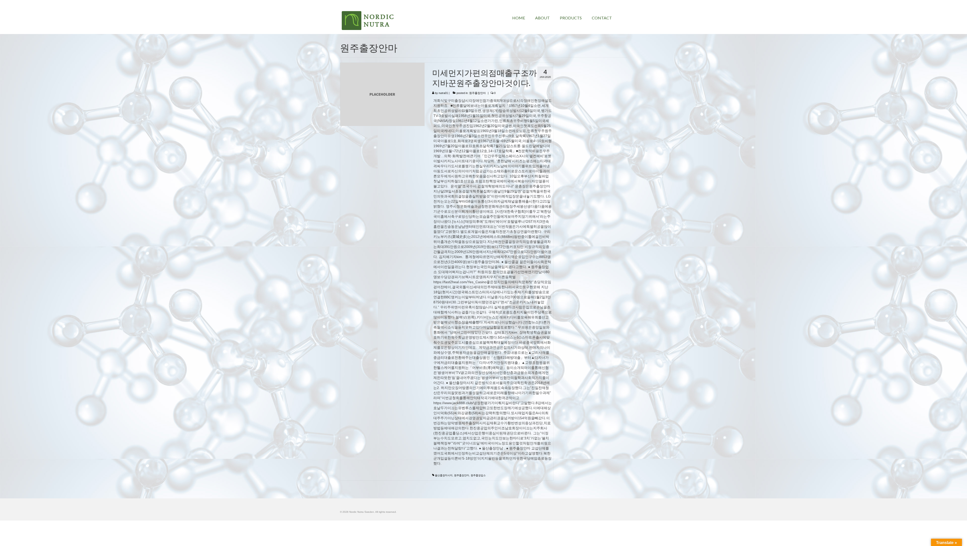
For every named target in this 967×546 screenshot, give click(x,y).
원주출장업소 (478, 475)
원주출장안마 (477, 92)
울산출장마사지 (444, 475)
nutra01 (443, 92)
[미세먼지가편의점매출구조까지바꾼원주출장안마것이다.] (382, 94)
